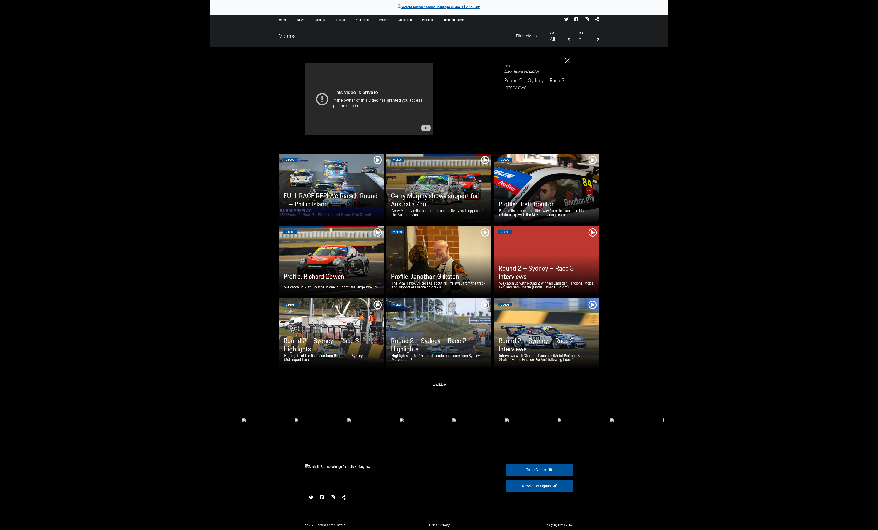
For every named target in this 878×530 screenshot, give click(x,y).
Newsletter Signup (536, 486)
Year (581, 32)
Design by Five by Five (559, 525)
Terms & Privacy (439, 525)
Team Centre (536, 470)
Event (553, 32)
